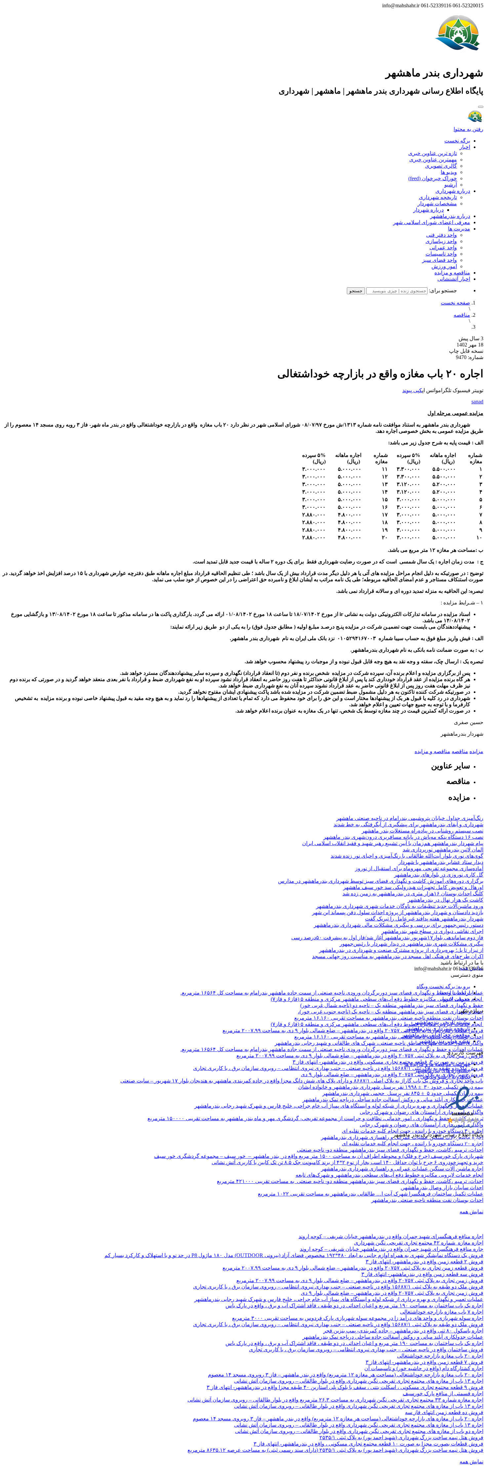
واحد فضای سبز (439, 260)
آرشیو (450, 184)
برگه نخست (457, 140)
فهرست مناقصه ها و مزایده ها (437, 1064)
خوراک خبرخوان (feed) (432, 178)
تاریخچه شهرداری (438, 197)
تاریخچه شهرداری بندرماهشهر (437, 1028)
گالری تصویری (441, 166)
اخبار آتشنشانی (453, 279)
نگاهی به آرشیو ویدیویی (445, 1077)
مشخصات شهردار (437, 203)
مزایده (476, 751)
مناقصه (462, 315)
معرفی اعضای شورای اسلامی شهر (431, 222)
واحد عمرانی (443, 247)
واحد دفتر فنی (441, 235)
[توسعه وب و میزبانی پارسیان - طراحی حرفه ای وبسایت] (466, 1143)
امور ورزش (444, 266)
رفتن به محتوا (468, 129)
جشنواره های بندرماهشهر (442, 1070)
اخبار (465, 147)
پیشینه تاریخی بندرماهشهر (442, 1022)
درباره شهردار (428, 210)
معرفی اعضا (456, 999)
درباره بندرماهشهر (450, 216)
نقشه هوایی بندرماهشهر (444, 1041)
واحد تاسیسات (441, 254)
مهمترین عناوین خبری (433, 159)
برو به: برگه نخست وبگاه (443, 986)
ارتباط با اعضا (455, 993)
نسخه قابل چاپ (466, 351)
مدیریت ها (459, 228)
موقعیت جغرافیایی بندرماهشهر (436, 1035)
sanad (477, 401)
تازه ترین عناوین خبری (432, 153)
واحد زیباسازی (441, 241)
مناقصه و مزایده (452, 272)
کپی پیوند (412, 390)
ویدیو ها (449, 172)
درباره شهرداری (452, 191)
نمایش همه (471, 1211)
